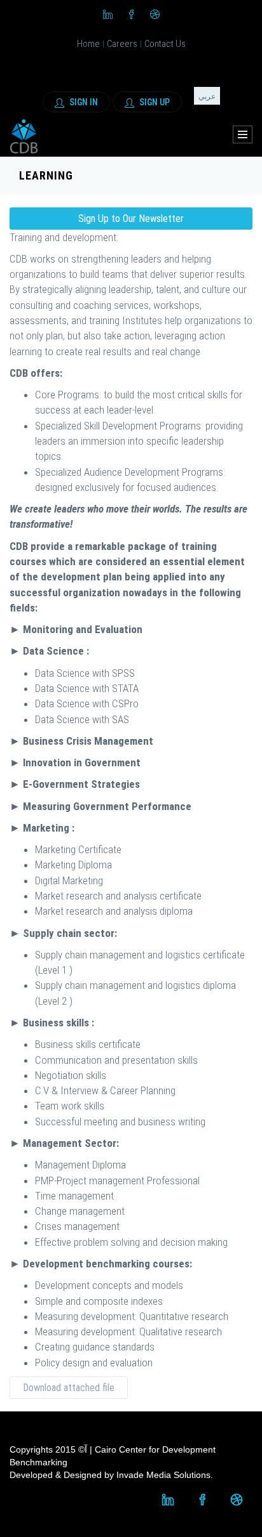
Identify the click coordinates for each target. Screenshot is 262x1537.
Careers (122, 43)
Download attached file (68, 1388)
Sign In (82, 102)
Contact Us (165, 43)
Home (88, 43)
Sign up (153, 102)
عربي (207, 96)
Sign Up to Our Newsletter (131, 219)
